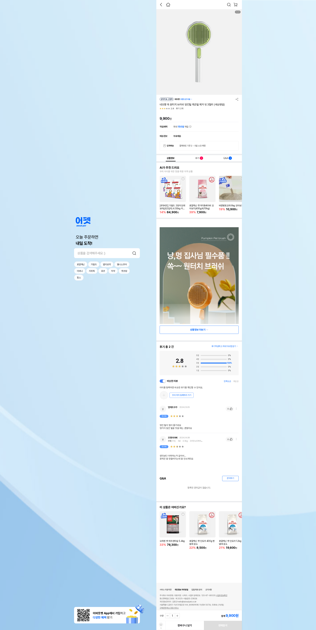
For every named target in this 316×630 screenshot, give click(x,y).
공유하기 (237, 99)
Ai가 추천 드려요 (169, 167)
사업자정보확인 (221, 595)
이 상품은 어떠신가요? (173, 507)
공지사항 (208, 590)
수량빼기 (167, 615)
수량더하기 (177, 615)
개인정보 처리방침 (181, 590)
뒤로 (161, 4)
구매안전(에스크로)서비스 (169, 608)
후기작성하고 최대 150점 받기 (223, 346)
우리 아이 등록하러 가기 (181, 395)
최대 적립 (181, 126)
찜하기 (183, 178)
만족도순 (227, 381)
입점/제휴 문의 (196, 590)
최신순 (236, 381)
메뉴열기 (236, 408)
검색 (134, 253)
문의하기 (230, 478)
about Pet (83, 222)
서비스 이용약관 (165, 590)
